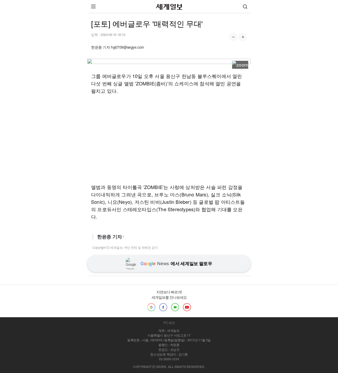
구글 (151, 307)
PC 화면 (169, 322)
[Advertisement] (169, 139)
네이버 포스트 (175, 307)
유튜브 (187, 307)
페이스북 (163, 307)
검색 (245, 6)
